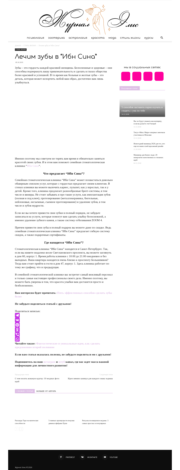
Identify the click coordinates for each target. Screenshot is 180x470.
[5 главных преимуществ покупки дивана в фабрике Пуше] (64, 407)
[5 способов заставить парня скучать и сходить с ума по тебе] (142, 105)
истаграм (49, 361)
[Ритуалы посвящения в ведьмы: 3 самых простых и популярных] (97, 407)
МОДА (112, 37)
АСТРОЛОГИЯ (78, 37)
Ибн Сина (33, 165)
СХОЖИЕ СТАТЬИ (25, 391)
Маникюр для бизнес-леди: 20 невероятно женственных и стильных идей (148, 157)
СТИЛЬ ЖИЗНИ (130, 37)
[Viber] (64, 334)
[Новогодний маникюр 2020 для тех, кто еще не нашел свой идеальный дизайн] (125, 146)
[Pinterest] (64, 324)
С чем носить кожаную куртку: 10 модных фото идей (37, 380)
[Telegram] (64, 315)
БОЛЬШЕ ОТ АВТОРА (46, 391)
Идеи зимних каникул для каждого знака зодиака (90, 378)
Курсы (148, 37)
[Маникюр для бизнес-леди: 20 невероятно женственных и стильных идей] (125, 157)
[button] (161, 37)
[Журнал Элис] (90, 17)
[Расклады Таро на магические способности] (30, 407)
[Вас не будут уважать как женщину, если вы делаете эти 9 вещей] (125, 123)
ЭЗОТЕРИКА (56, 37)
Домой (18, 45)
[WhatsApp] (64, 339)
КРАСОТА (97, 37)
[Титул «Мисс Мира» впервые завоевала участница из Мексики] (125, 134)
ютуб (61, 361)
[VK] (64, 320)
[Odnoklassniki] (64, 329)
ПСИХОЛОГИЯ (35, 37)
